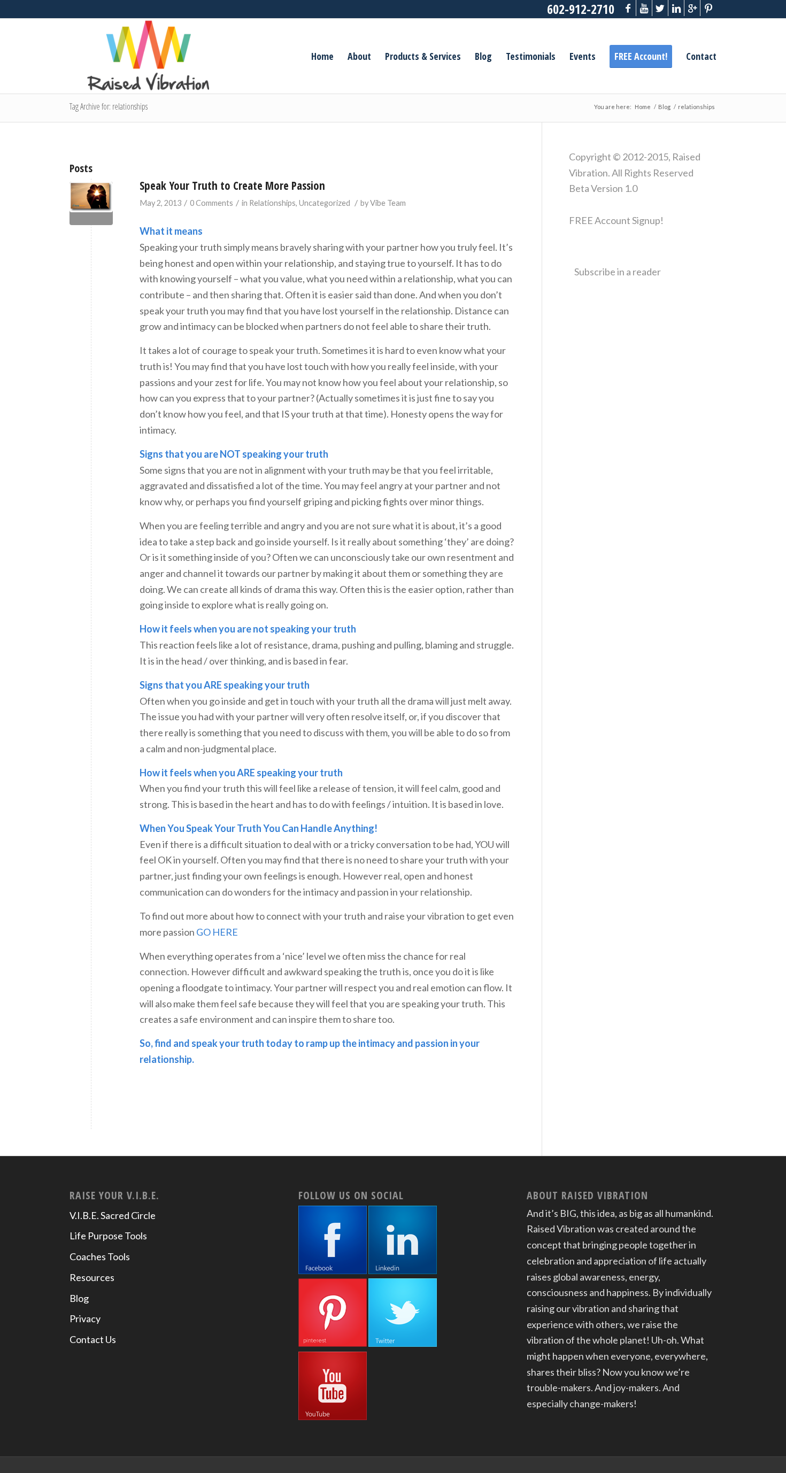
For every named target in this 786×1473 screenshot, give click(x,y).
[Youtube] (644, 8)
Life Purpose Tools (108, 1235)
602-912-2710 (580, 9)
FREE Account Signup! (616, 220)
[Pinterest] (708, 8)
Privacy (85, 1318)
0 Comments (211, 202)
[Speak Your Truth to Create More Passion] (91, 203)
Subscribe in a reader (617, 271)
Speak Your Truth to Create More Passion (232, 185)
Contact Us (93, 1339)
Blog (664, 106)
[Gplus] (692, 8)
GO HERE (217, 932)
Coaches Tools (100, 1256)
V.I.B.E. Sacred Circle (113, 1215)
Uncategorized (324, 202)
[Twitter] (660, 8)
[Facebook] (628, 8)
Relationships (272, 202)
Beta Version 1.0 (603, 188)
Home (643, 106)
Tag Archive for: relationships (109, 106)
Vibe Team (388, 202)
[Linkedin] (676, 8)
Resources (92, 1277)
